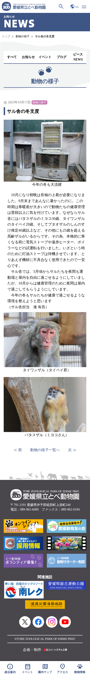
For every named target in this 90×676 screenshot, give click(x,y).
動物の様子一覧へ (45, 450)
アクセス (62, 668)
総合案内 (10, 668)
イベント (45, 57)
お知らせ (28, 57)
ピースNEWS (78, 57)
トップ (6, 36)
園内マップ (45, 668)
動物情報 (79, 672)
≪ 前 (18, 450)
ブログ (61, 57)
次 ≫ (72, 450)
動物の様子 (23, 36)
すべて (12, 57)
